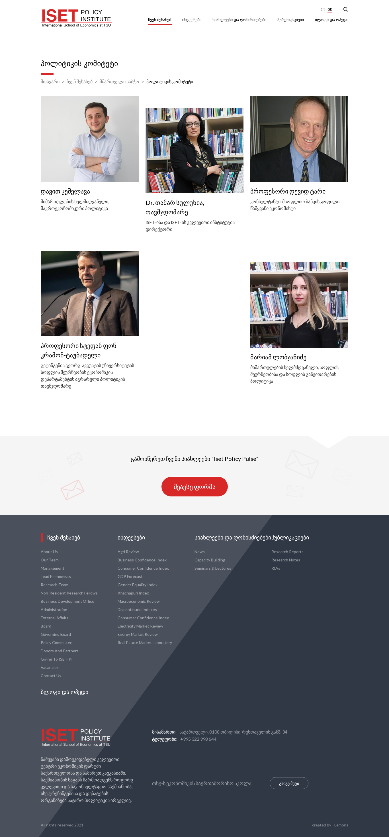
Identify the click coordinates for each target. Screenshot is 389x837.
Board (46, 626)
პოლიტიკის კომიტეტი (169, 81)
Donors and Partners (60, 650)
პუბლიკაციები (291, 19)
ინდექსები (192, 19)
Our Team (50, 559)
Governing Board (56, 634)
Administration (54, 609)
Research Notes (285, 559)
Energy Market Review (138, 634)
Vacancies (50, 667)
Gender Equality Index (137, 584)
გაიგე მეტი (289, 783)
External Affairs (54, 617)
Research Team (54, 584)
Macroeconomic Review (139, 601)
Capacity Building (210, 559)
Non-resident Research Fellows (69, 592)
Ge (329, 9)
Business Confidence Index (142, 559)
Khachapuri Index (133, 592)
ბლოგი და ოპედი (331, 19)
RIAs (275, 568)
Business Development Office (67, 601)
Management (52, 568)
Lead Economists (56, 576)
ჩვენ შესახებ (160, 19)
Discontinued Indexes (137, 609)
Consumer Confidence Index (143, 568)
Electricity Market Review (140, 626)
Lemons (341, 824)
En (323, 9)
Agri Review (128, 551)
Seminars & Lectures (213, 568)
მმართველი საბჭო (119, 81)
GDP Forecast (130, 576)
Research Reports (287, 551)
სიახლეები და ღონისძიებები (239, 19)
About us (49, 551)
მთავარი (50, 81)
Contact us (51, 675)
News (200, 551)
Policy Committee (56, 642)
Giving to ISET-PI (57, 659)
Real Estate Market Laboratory (145, 642)
